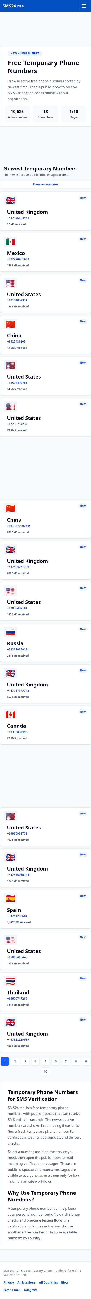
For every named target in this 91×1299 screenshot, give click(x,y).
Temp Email (11, 1290)
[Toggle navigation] (83, 6)
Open (29, 1290)
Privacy (8, 1282)
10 (45, 1071)
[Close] (83, 1276)
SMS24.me (13, 6)
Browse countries (45, 184)
